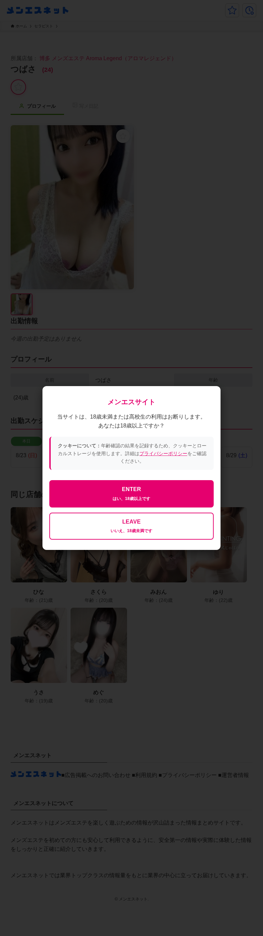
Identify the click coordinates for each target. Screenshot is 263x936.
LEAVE (131, 526)
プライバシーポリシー (163, 453)
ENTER (131, 493)
